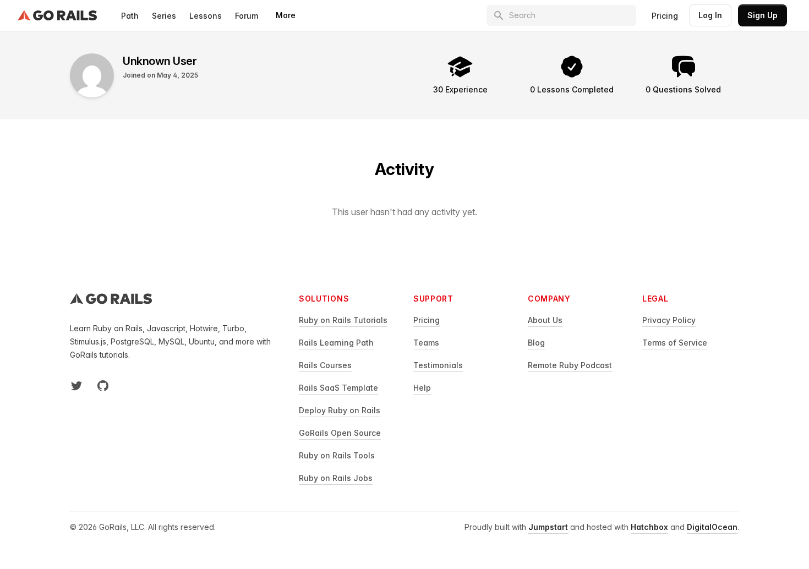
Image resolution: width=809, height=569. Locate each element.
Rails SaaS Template (338, 387)
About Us (545, 320)
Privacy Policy (669, 320)
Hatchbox (649, 527)
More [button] (286, 15)
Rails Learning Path (336, 342)
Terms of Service (674, 342)
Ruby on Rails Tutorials (343, 320)
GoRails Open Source (340, 432)
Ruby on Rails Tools (337, 455)
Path (130, 15)
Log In (710, 15)
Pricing (665, 15)
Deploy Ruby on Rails (339, 410)
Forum (246, 15)
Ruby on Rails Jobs (336, 478)
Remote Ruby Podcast (570, 365)
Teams (426, 342)
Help (422, 387)
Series (164, 15)
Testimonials (438, 365)
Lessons (205, 15)
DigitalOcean (712, 527)
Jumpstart (548, 527)
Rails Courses (325, 365)
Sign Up (762, 15)
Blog (536, 342)
